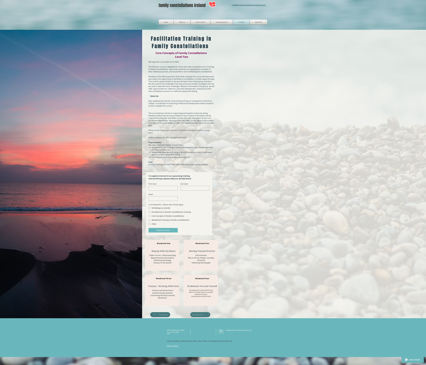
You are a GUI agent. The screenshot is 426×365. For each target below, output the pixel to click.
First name (153, 184)
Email (151, 194)
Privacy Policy (172, 346)
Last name (184, 184)
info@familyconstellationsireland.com (249, 5)
